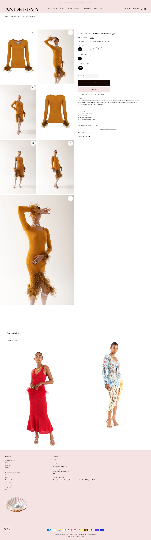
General (55, 464)
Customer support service (59, 469)
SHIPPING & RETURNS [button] (97, 94)
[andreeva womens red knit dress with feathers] (40, 398)
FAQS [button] (87, 94)
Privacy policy (65, 534)
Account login (9, 485)
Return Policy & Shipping (85, 133)
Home (6, 16)
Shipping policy (82, 534)
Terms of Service (9, 487)
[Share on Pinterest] (89, 136)
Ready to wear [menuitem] (73, 8)
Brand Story (8, 465)
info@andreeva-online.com (60, 466)
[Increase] (96, 76)
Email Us (7, 475)
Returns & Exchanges (11, 480)
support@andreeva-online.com (108, 129)
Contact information (91, 534)
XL (100, 49)
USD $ (137, 9)
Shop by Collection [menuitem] (90, 8)
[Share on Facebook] (84, 136)
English (129, 9)
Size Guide (8, 470)
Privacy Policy (9, 490)
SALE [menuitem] (102, 8)
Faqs (6, 477)
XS (80, 49)
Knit (80, 68)
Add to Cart (94, 83)
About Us (7, 467)
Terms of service (73, 534)
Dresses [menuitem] (62, 8)
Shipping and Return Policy (12, 472)
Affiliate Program (10, 460)
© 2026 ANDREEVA (71, 536)
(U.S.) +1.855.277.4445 (59, 477)
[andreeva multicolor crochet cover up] (111, 382)
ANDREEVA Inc (80, 536)
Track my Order (9, 482)
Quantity (81, 75)
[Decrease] (88, 76)
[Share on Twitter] (86, 136)
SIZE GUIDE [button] (81, 94)
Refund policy (58, 534)
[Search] (125, 9)
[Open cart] (144, 9)
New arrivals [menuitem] (52, 8)
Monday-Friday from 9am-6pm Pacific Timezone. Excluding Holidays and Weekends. (75, 480)
